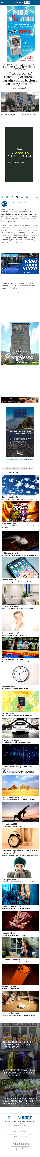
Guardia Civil (8, 468)
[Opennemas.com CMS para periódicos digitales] (21, 1146)
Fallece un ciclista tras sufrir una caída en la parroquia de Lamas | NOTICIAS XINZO (19, 1072)
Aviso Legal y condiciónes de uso (16, 1134)
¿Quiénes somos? (23, 1131)
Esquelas (30, 1134)
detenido (24, 468)
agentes (31, 468)
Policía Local (16, 468)
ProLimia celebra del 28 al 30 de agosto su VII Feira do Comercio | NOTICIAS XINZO (19, 1044)
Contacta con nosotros (20, 1137)
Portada (13, 1131)
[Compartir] (2, 197)
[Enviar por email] (37, 197)
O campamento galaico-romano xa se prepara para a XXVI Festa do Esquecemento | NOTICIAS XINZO (20, 1100)
